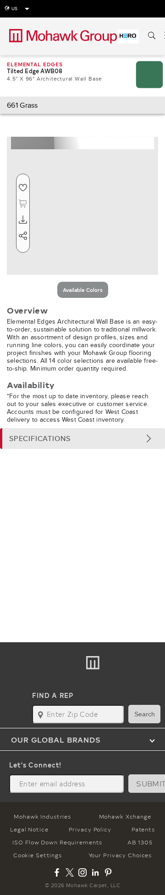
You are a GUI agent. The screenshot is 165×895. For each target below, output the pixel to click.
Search (144, 714)
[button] (82, 438)
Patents (143, 829)
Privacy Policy (90, 829)
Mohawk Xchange (125, 816)
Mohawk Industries (42, 816)
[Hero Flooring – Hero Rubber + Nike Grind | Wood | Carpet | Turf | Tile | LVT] (128, 36)
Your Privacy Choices (120, 855)
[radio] (82, 290)
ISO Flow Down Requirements (57, 842)
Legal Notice (29, 829)
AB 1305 (139, 842)
